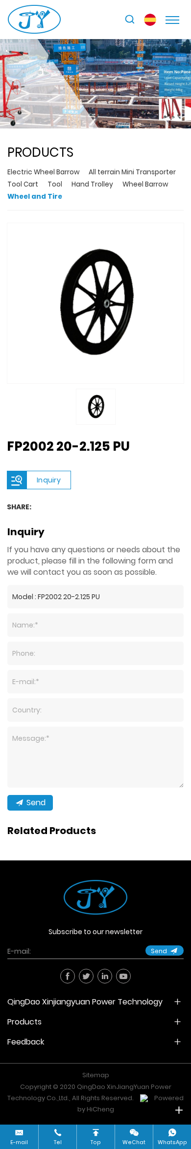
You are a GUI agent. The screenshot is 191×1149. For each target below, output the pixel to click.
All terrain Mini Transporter (132, 172)
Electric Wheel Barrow (43, 172)
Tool (55, 184)
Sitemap (95, 1075)
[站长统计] (144, 1098)
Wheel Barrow (145, 184)
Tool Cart (22, 184)
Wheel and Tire (34, 196)
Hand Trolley (92, 184)
